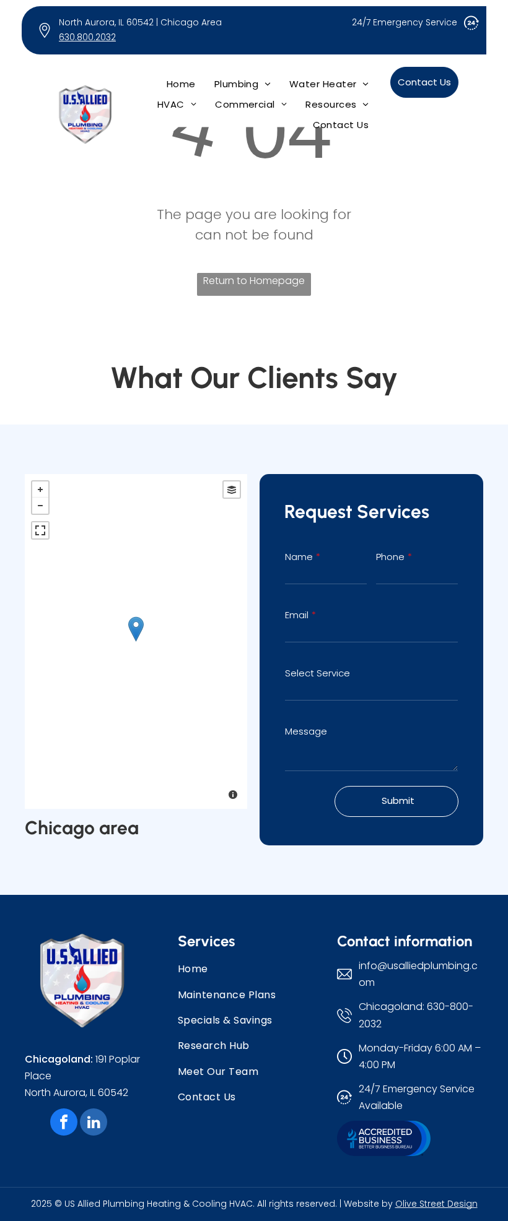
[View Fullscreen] (40, 530)
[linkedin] (93, 1123)
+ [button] (40, 489)
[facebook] (63, 1123)
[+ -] (136, 641)
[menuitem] (181, 84)
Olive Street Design (436, 1203)
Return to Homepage (254, 281)
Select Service (317, 673)
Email (297, 614)
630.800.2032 (87, 37)
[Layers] (232, 489)
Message (306, 731)
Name (299, 556)
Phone (390, 556)
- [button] (40, 506)
